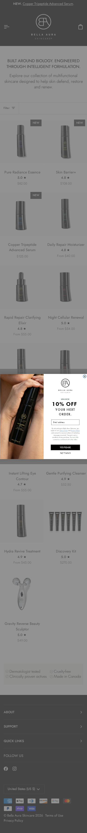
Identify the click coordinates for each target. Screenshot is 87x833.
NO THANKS (65, 453)
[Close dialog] (84, 376)
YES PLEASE (65, 447)
